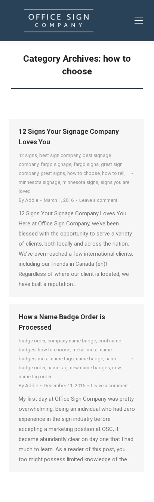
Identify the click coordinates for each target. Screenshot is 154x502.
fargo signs (86, 164)
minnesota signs (80, 182)
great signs (53, 173)
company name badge (71, 341)
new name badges (90, 367)
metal (78, 349)
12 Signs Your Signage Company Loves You (69, 136)
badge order (32, 341)
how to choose (83, 173)
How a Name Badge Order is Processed (62, 322)
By (28, 200)
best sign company (59, 155)
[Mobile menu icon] (139, 20)
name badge (89, 358)
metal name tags (56, 358)
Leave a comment (98, 200)
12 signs (28, 155)
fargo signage (56, 164)
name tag (57, 367)
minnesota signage (39, 182)
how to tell (113, 173)
